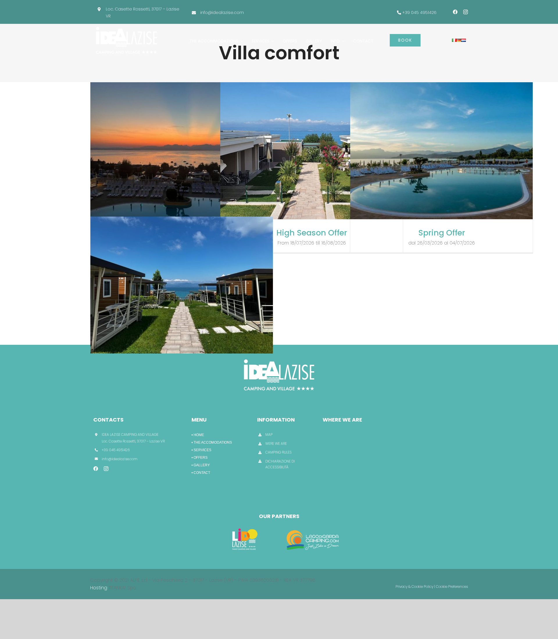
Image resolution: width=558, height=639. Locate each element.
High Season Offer (311, 232)
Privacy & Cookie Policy (414, 586)
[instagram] (465, 12)
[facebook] (455, 12)
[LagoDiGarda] (313, 527)
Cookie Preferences (452, 586)
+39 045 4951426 (419, 12)
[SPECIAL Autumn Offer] (181, 285)
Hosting (98, 587)
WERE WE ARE (276, 443)
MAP (269, 434)
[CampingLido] (245, 527)
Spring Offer (441, 232)
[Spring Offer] (441, 150)
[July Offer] (181, 150)
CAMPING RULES (278, 452)
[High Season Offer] (311, 150)
